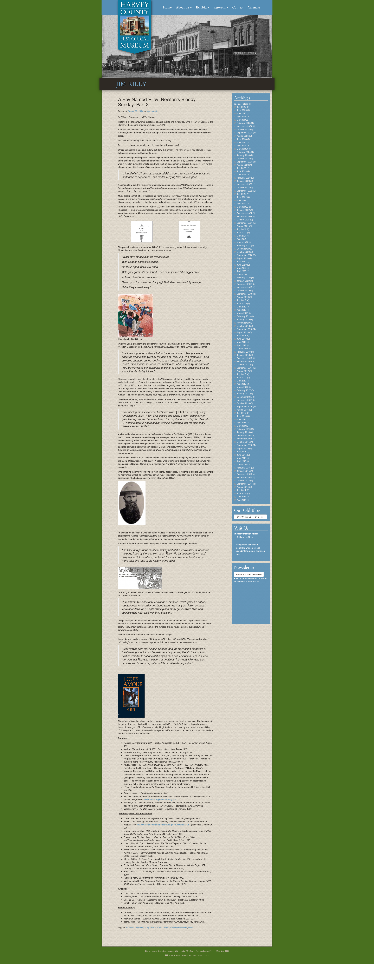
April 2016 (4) (243, 422)
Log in (206, 955)
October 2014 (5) (245, 480)
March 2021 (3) (244, 242)
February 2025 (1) (245, 122)
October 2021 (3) (245, 219)
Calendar (254, 7)
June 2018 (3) (243, 338)
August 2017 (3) (244, 370)
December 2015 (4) (246, 435)
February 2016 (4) (245, 428)
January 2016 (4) (245, 432)
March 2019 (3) (244, 312)
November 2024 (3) (246, 126)
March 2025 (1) (244, 119)
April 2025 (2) (243, 116)
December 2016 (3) (246, 396)
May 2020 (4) (243, 267)
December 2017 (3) (246, 358)
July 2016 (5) (243, 412)
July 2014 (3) (243, 490)
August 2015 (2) (244, 448)
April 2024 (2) (243, 145)
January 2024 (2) (245, 155)
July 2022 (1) (243, 193)
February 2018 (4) (245, 351)
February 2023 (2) (245, 177)
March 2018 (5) (244, 348)
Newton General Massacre (175, 927)
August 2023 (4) (244, 164)
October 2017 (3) (245, 364)
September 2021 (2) (246, 222)
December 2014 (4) (246, 474)
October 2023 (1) (245, 158)
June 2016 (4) (243, 416)
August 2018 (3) (244, 332)
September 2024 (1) (246, 132)
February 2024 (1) (245, 151)
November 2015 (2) (246, 438)
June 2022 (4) (243, 197)
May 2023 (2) (243, 174)
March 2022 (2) (244, 206)
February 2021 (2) (245, 245)
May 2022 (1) (243, 200)
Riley (190, 927)
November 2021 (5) (246, 216)
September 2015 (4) (246, 444)
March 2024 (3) (244, 148)
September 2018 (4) (246, 329)
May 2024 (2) (243, 142)
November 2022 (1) (246, 184)
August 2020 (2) (244, 258)
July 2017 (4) (243, 374)
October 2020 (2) (245, 251)
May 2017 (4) (243, 380)
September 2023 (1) (246, 161)
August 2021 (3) (244, 225)
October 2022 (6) (245, 187)
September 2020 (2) (246, 255)
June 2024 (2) (243, 139)
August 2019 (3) (244, 296)
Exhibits (202, 7)
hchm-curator (153, 111)
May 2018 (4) (243, 341)
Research (220, 7)
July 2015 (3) (243, 451)
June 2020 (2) (243, 264)
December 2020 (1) (246, 248)
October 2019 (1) (245, 290)
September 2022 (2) (246, 190)
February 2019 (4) (245, 316)
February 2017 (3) (245, 390)
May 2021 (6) (243, 235)
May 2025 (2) (243, 113)
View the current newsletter (249, 574)
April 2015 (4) (243, 461)
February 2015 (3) (245, 467)
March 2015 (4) (244, 464)
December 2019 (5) (246, 283)
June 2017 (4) (243, 377)
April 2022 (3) (243, 203)
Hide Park (130, 927)
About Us (183, 7)
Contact (237, 7)
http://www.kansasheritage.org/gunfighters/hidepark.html (163, 824)
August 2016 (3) (244, 409)
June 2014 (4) (243, 493)
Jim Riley (140, 927)
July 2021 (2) (243, 229)
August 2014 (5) (244, 486)
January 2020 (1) (245, 280)
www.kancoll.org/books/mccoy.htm (159, 799)
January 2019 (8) (245, 319)
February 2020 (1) (245, 277)
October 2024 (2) (245, 129)
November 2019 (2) (246, 287)
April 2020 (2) (243, 271)
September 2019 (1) (246, 293)
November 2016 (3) (246, 399)
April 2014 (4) (243, 499)
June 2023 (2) (243, 171)
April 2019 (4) (243, 309)
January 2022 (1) (245, 209)
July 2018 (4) (243, 335)
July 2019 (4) (243, 300)
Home (167, 7)
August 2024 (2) (244, 135)
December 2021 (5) (246, 213)
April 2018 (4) (243, 345)
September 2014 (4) (246, 483)
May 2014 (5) (243, 496)
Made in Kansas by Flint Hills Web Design (185, 955)
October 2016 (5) (245, 403)
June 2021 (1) (243, 232)
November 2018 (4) (246, 322)
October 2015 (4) (245, 441)
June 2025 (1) (243, 110)
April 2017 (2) (243, 383)
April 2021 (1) (243, 238)
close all (247, 103)
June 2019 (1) (243, 303)
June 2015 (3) (243, 454)
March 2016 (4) (244, 425)
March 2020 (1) (244, 274)
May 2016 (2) (243, 419)
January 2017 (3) (245, 393)
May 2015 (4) (243, 457)
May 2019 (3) (243, 306)
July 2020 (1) (243, 261)
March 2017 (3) (244, 386)
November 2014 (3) (246, 477)
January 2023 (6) (245, 180)
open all (237, 103)
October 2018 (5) (245, 325)
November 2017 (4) (246, 361)
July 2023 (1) (243, 167)
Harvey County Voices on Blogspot (250, 516)
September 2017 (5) (246, 367)
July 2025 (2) (243, 106)
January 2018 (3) (245, 354)
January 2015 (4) (245, 470)
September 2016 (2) (246, 406)
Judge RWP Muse (153, 927)
